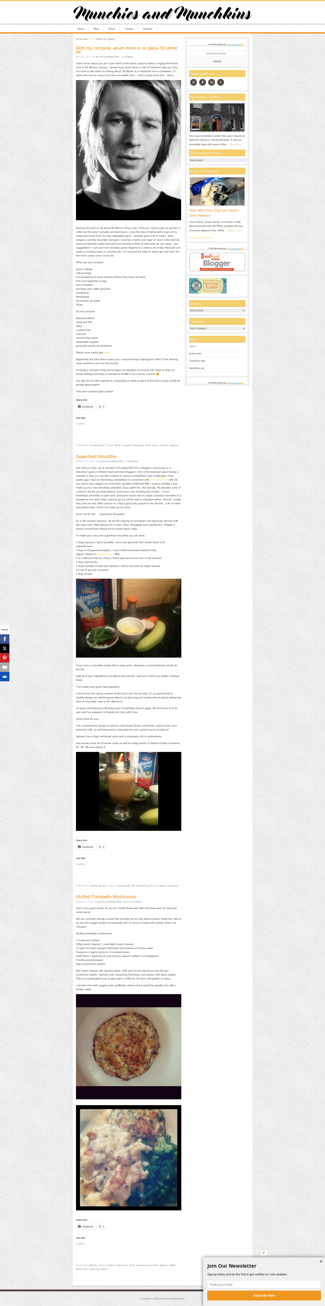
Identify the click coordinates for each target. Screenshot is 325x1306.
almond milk (123, 885)
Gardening (138, 445)
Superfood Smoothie (96, 456)
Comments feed (197, 361)
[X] (4, 648)
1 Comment (127, 56)
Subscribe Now (264, 1295)
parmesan (141, 1265)
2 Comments (132, 461)
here (106, 352)
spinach (164, 445)
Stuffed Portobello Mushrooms (106, 896)
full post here (235, 230)
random (94, 885)
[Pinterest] (4, 657)
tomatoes (174, 445)
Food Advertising (215, 44)
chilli (110, 1265)
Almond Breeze (159, 479)
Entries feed (195, 353)
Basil (117, 445)
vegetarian (94, 1268)
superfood (173, 885)
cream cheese (121, 1265)
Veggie (104, 1268)
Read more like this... (201, 237)
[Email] (4, 667)
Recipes (103, 885)
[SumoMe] (4, 676)
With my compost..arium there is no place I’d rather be (126, 49)
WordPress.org (196, 368)
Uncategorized (97, 445)
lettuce (155, 445)
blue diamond (138, 885)
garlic (132, 1265)
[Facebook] (4, 639)
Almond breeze (105, 554)
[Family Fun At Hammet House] (217, 132)
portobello (152, 1265)
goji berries (152, 885)
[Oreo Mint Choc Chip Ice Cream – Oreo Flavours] (217, 206)
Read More (236, 144)
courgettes (126, 445)
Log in (192, 346)
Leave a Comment (133, 901)
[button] (264, 1265)
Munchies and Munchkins (162, 14)
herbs (148, 445)
